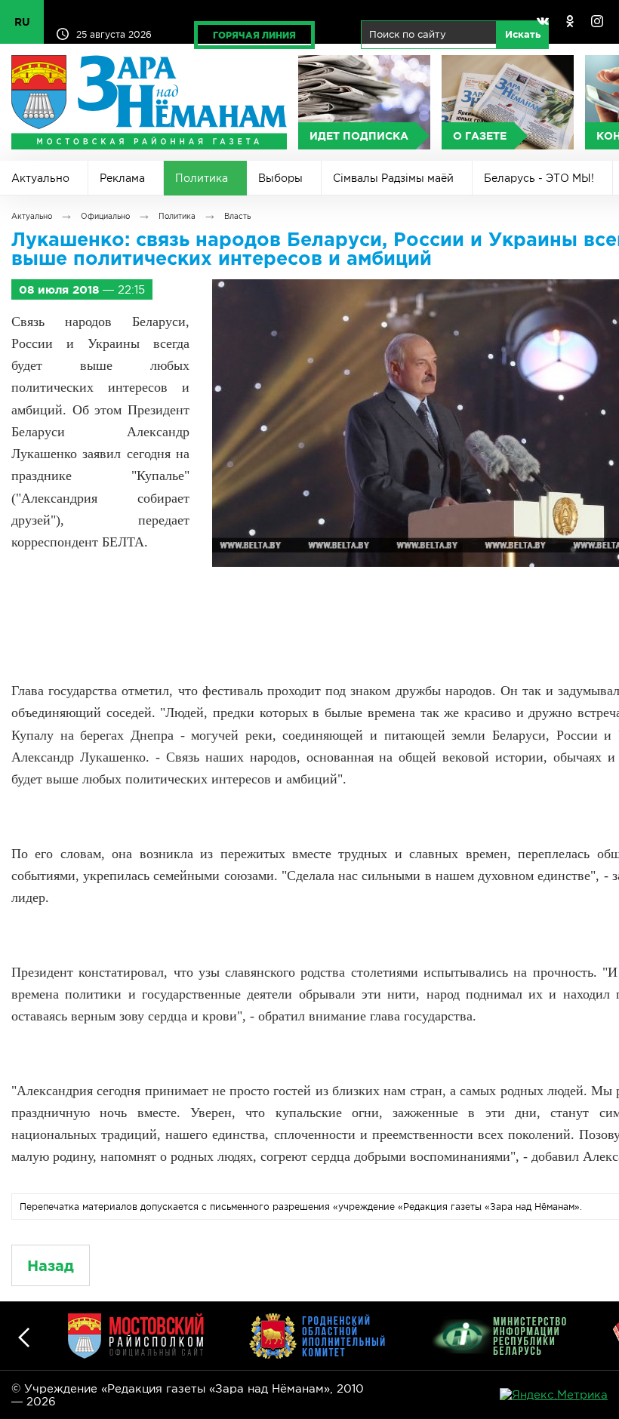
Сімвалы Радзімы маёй (393, 178)
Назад (50, 1265)
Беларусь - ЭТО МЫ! (539, 178)
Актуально (40, 178)
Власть (237, 216)
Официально (105, 216)
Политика (201, 178)
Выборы (280, 178)
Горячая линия (254, 35)
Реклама (122, 178)
